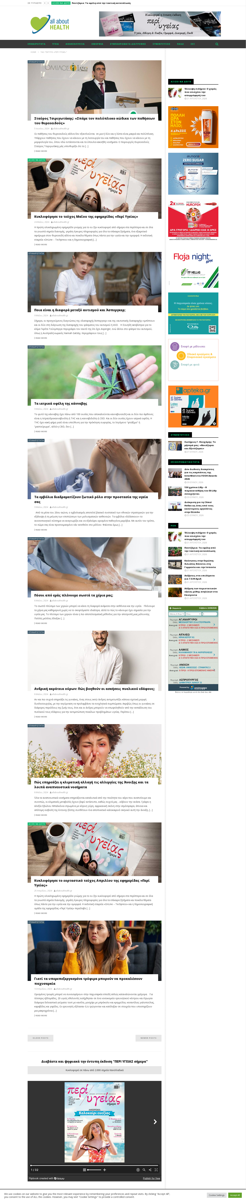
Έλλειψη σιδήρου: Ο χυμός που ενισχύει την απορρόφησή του (200, 92)
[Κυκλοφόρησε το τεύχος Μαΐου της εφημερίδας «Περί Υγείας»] (94, 188)
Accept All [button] (235, 1195)
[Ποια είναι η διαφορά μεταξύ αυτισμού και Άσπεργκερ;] (94, 282)
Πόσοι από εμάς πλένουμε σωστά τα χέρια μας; (73, 595)
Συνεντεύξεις (161, 44)
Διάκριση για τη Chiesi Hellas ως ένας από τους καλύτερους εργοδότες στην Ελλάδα (199, 507)
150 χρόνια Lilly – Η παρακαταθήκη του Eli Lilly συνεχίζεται (200, 490)
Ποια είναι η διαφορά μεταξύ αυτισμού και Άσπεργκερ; (80, 310)
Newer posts (148, 1038)
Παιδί (180, 44)
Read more (41, 151)
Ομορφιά (97, 44)
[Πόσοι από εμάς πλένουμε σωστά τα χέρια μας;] (94, 567)
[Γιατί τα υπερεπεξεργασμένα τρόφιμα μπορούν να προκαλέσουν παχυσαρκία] (94, 951)
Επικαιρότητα (37, 44)
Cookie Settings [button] (217, 1195)
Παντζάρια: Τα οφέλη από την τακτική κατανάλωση (200, 549)
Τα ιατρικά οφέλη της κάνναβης (60, 403)
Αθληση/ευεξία (75, 44)
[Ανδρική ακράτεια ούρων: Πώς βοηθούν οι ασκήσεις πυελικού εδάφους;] (94, 661)
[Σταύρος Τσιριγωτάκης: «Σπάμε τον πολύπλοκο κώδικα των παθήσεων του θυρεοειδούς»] (94, 90)
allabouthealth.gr (61, 128)
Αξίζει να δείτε (61, 3)
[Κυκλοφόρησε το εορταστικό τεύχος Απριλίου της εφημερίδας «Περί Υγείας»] (94, 852)
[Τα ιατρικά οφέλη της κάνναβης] (94, 375)
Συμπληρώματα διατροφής (128, 44)
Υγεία (55, 44)
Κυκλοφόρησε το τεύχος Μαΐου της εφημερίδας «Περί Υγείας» (86, 216)
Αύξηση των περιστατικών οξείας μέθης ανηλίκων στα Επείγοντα (201, 591)
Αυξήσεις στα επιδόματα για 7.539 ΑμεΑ (199, 577)
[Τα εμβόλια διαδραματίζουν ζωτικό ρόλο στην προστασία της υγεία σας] (94, 469)
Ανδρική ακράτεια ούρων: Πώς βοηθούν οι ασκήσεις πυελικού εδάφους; (94, 689)
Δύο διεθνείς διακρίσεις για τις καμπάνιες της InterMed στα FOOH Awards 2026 (200, 474)
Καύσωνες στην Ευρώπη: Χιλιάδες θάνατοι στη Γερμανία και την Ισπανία (113, 3)
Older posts (40, 1038)
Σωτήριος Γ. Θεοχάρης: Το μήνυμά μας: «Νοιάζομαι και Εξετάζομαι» (200, 445)
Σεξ (193, 44)
